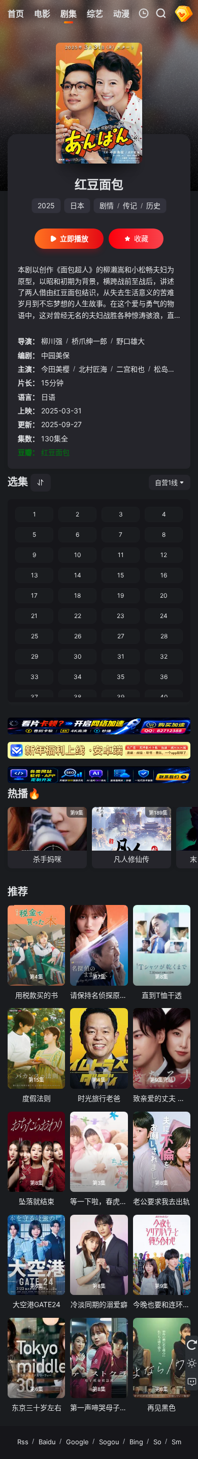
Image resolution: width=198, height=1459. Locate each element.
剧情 (107, 205)
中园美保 (55, 355)
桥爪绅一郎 (89, 341)
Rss (22, 1442)
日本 (77, 205)
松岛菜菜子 (171, 369)
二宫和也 (130, 369)
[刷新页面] (191, 1345)
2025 (46, 205)
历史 (153, 205)
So (157, 1442)
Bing (136, 1442)
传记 (130, 205)
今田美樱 (55, 369)
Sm (176, 1442)
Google (77, 1442)
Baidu (47, 1442)
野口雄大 (130, 341)
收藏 (141, 238)
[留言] (191, 1381)
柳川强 (51, 341)
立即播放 (74, 238)
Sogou (109, 1442)
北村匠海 (93, 369)
